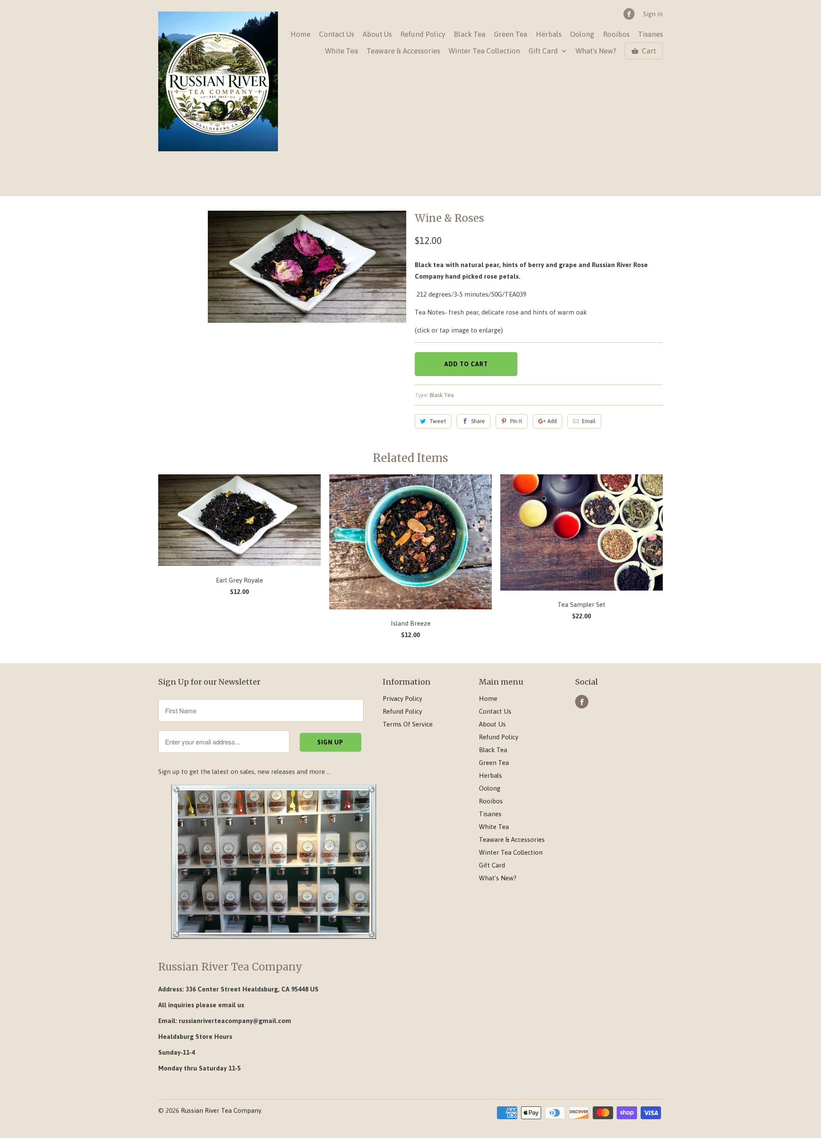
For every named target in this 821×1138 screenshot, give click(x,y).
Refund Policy (422, 34)
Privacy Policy (402, 698)
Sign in (653, 14)
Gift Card (544, 51)
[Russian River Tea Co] (218, 81)
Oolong (582, 34)
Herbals (548, 34)
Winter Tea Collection (484, 51)
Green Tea (510, 34)
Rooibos (616, 34)
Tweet (437, 421)
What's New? (596, 51)
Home (300, 34)
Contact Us (336, 34)
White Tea (341, 51)
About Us (377, 34)
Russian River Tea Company (221, 1110)
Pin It (516, 421)
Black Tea (469, 34)
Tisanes (650, 34)
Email (589, 421)
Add (552, 421)
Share (478, 421)
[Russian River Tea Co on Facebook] (629, 14)
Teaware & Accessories (403, 51)
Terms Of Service (408, 724)
